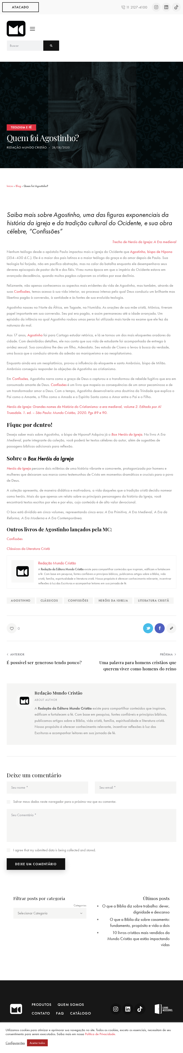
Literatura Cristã (153, 600)
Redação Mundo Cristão (58, 693)
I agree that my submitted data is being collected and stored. (54, 850)
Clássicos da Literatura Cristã (28, 548)
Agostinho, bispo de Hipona (151, 251)
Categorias (80, 905)
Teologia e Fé (21, 127)
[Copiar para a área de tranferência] (171, 628)
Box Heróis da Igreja (126, 434)
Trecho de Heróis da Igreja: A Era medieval (144, 241)
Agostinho (35, 335)
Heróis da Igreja (19, 468)
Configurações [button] (15, 1043)
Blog (18, 186)
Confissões (22, 291)
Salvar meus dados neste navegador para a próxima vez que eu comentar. (64, 801)
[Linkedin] (166, 7)
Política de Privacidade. (100, 1034)
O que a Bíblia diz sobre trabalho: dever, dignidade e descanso (136, 909)
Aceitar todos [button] (37, 1043)
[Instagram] (156, 7)
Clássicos (49, 600)
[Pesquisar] (51, 45)
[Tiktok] (176, 7)
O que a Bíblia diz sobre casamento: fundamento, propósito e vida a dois (140, 922)
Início (10, 186)
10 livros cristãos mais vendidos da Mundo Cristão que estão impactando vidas (138, 938)
